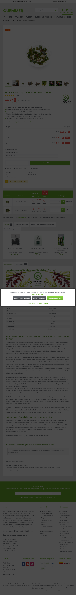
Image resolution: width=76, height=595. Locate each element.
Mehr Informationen (38, 294)
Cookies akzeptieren (39, 298)
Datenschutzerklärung (43, 303)
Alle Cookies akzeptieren (55, 298)
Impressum (31, 303)
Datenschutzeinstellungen (22, 298)
